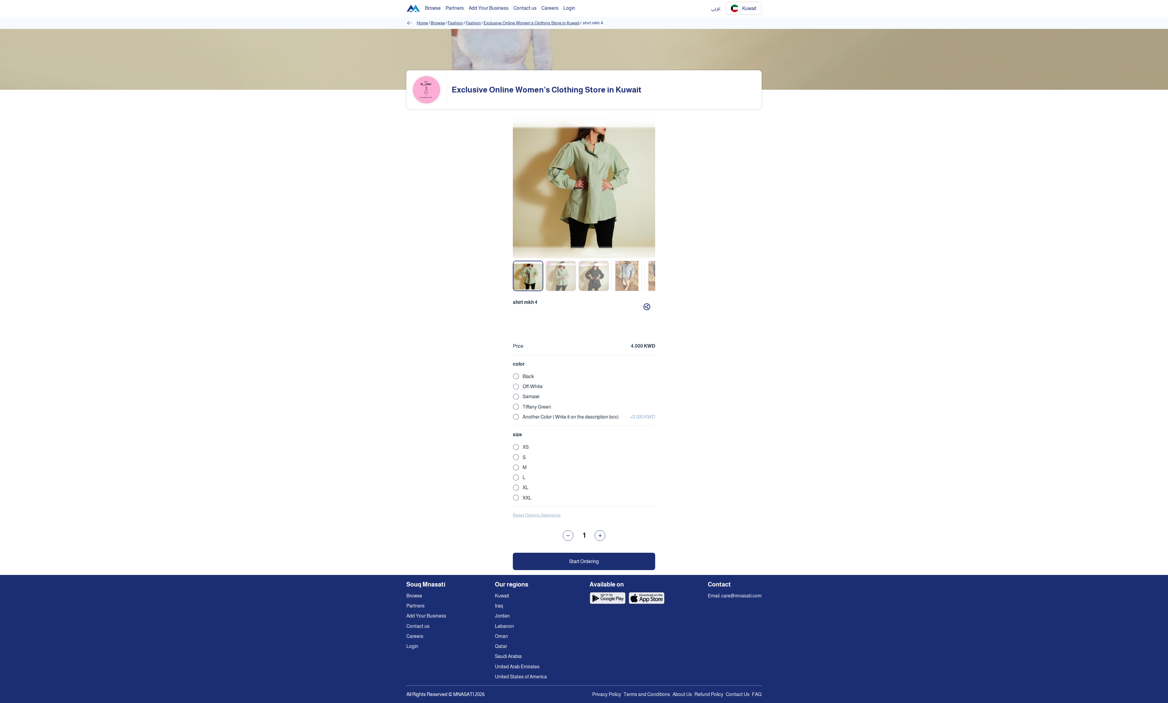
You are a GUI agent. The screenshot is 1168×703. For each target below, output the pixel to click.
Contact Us (737, 694)
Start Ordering (584, 561)
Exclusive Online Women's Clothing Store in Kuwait (531, 22)
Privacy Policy (606, 694)
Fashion (455, 22)
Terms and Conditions (647, 694)
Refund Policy (708, 694)
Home (422, 22)
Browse (438, 22)
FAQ (757, 694)
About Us (682, 694)
